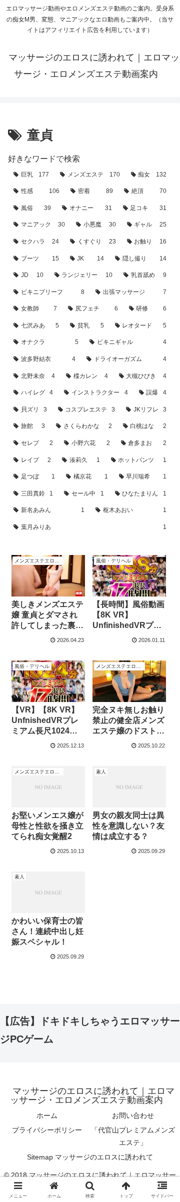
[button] (161, 1174)
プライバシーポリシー (47, 1130)
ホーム (47, 1116)
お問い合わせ (133, 1116)
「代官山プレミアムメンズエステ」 (133, 1136)
